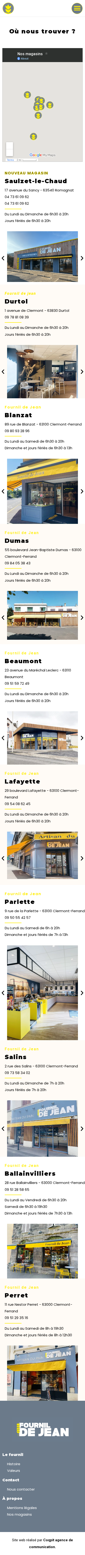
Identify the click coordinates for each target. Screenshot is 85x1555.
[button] (77, 8)
